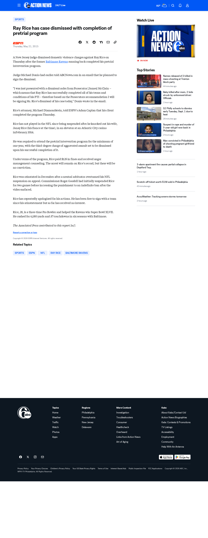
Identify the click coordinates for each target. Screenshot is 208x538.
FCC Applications (155, 468)
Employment (167, 437)
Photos (55, 432)
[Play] (166, 41)
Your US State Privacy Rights (83, 468)
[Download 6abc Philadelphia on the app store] (166, 457)
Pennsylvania (88, 417)
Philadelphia (88, 412)
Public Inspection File (137, 468)
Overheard (121, 432)
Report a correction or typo (25, 232)
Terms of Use (103, 468)
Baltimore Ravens (57, 61)
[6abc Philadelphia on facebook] (21, 457)
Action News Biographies (174, 417)
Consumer (121, 422)
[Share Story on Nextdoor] (101, 42)
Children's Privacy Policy (60, 468)
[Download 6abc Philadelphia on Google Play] (182, 457)
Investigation (122, 412)
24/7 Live (60, 5)
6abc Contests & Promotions (175, 422)
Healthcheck (122, 427)
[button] (19, 5)
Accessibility (167, 432)
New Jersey (87, 422)
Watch (55, 427)
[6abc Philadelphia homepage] (37, 5)
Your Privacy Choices (39, 468)
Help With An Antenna (172, 447)
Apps (54, 437)
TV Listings (166, 427)
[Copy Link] (115, 42)
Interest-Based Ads (118, 468)
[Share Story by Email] (108, 42)
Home (55, 412)
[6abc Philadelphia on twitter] (28, 457)
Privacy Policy (23, 468)
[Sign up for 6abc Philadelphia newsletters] (42, 457)
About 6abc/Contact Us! (173, 412)
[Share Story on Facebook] (80, 42)
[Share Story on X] (87, 42)
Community (167, 442)
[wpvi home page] (24, 413)
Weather (56, 417)
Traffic (55, 422)
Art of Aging (122, 442)
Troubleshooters (124, 417)
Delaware (86, 427)
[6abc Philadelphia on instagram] (35, 457)
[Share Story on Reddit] (94, 42)
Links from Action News (128, 437)
